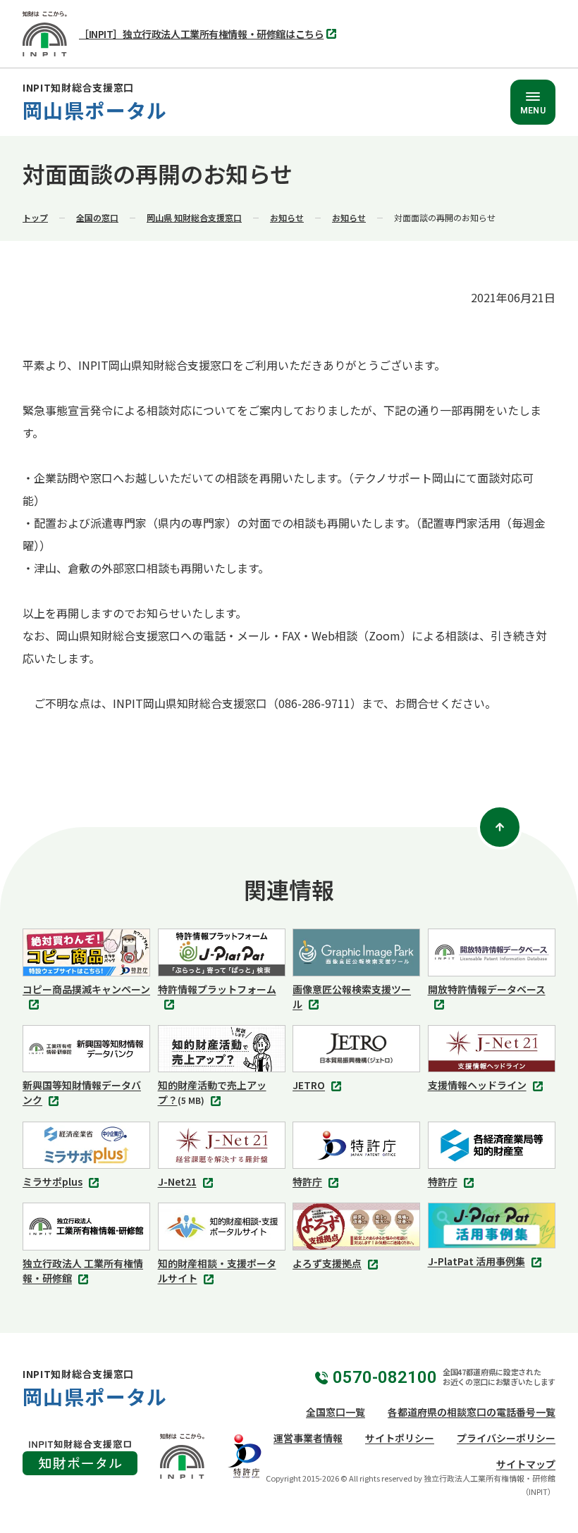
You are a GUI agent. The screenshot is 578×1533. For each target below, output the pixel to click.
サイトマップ (525, 1464)
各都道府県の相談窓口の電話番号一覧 (471, 1412)
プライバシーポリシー (506, 1438)
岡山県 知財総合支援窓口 (194, 217)
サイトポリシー (399, 1438)
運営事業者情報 (308, 1438)
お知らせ (287, 217)
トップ (35, 217)
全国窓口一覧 (335, 1412)
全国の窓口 (97, 217)
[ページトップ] (499, 827)
